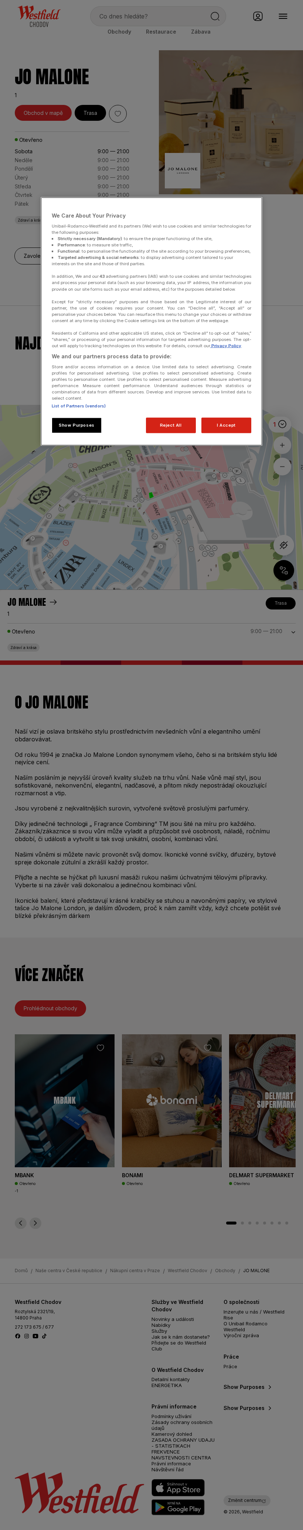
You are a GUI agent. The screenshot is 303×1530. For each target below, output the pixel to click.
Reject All (171, 425)
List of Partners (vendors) (79, 406)
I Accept (226, 425)
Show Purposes (76, 425)
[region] (151, 321)
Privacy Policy (225, 345)
